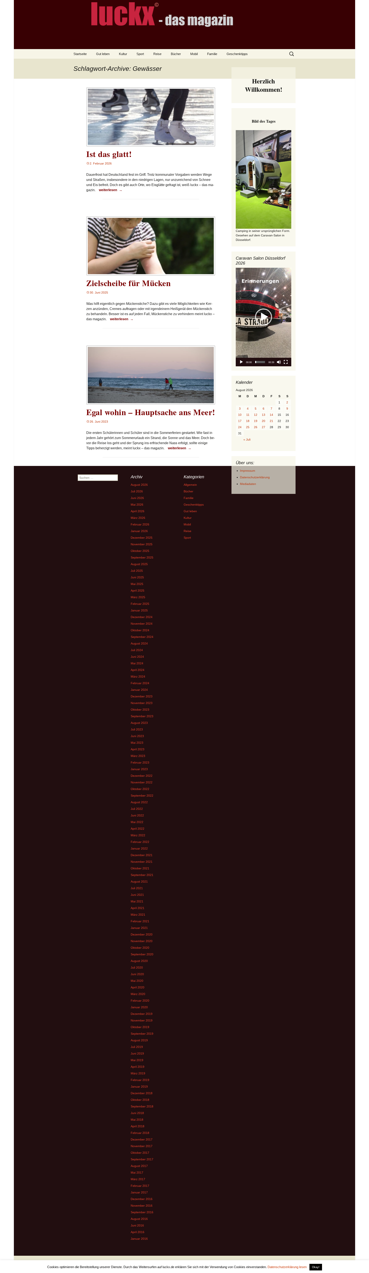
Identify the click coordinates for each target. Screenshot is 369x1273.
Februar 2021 (140, 921)
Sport (140, 54)
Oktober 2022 (140, 789)
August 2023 (139, 723)
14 (271, 414)
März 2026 (138, 517)
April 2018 (137, 1126)
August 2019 (139, 1040)
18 (247, 421)
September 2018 (142, 1106)
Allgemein (190, 484)
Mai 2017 (137, 1172)
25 (247, 427)
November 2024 (141, 623)
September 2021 (142, 875)
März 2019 (138, 1073)
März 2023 (138, 756)
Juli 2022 (137, 808)
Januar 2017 (139, 1192)
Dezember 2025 (141, 537)
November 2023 (141, 703)
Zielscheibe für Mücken (128, 283)
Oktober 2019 (140, 1027)
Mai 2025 (137, 584)
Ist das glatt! (109, 154)
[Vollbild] (286, 362)
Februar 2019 (140, 1080)
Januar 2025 (139, 610)
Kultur (123, 54)
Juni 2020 (137, 974)
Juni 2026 (137, 498)
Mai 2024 (137, 663)
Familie (212, 54)
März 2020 (138, 994)
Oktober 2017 (140, 1152)
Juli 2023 (137, 729)
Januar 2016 (139, 1238)
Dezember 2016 (141, 1199)
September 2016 (142, 1212)
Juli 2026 (137, 491)
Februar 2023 (140, 762)
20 (263, 421)
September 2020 (142, 954)
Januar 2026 (139, 531)
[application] (263, 317)
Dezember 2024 (141, 617)
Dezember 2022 (141, 775)
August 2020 (139, 961)
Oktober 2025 (140, 551)
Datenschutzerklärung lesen (287, 1267)
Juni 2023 (137, 736)
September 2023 (142, 716)
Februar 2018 (140, 1133)
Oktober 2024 (140, 630)
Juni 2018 (137, 1113)
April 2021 (137, 908)
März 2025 (138, 597)
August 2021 (139, 881)
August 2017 (139, 1166)
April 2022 (137, 828)
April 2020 (137, 987)
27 (263, 427)
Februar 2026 (140, 524)
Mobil (194, 54)
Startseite (80, 54)
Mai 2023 (137, 742)
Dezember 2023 (141, 696)
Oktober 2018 (140, 1099)
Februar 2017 (140, 1185)
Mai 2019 (137, 1060)
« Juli (246, 439)
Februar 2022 (140, 842)
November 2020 (141, 941)
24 (240, 427)
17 (240, 421)
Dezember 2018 (141, 1093)
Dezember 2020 (141, 934)
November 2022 (141, 782)
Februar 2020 (140, 1000)
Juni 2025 (137, 577)
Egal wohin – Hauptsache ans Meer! (150, 412)
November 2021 (141, 861)
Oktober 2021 (140, 868)
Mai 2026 (137, 504)
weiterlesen (110, 190)
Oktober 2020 (140, 947)
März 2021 (138, 914)
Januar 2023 (139, 769)
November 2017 (141, 1146)
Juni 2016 (137, 1225)
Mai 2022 (137, 822)
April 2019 (137, 1066)
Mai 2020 (137, 980)
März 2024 (138, 676)
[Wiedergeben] (241, 362)
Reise (157, 54)
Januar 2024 (139, 689)
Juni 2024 (137, 656)
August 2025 (139, 564)
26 (255, 427)
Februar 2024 (140, 683)
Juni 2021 (137, 894)
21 (271, 421)
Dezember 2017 (141, 1139)
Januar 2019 (139, 1086)
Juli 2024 (137, 650)
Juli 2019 (137, 1047)
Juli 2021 (137, 888)
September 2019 (142, 1033)
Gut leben (103, 54)
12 (255, 414)
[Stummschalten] (279, 362)
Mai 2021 (137, 901)
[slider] (260, 362)
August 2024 (139, 643)
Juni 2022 (137, 815)
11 (247, 414)
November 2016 (141, 1205)
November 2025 (141, 544)
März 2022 (138, 835)
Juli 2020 (137, 967)
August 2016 (139, 1219)
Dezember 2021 (141, 855)
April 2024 (137, 670)
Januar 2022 (139, 848)
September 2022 (142, 795)
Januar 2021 (139, 928)
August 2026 (139, 484)
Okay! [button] (315, 1267)
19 (255, 421)
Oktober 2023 (140, 709)
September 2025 (142, 557)
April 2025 (137, 590)
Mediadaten (248, 484)
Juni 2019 (137, 1053)
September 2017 (142, 1159)
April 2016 (137, 1232)
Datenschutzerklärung (255, 477)
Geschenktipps (237, 54)
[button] (263, 317)
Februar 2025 (140, 603)
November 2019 (141, 1020)
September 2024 (142, 637)
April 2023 (137, 749)
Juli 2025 (137, 570)
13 (263, 414)
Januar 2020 (139, 1007)
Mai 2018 (137, 1119)
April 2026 (137, 511)
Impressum (247, 470)
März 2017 (138, 1179)
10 (240, 414)
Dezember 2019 (141, 1013)
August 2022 (139, 802)
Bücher (176, 54)
